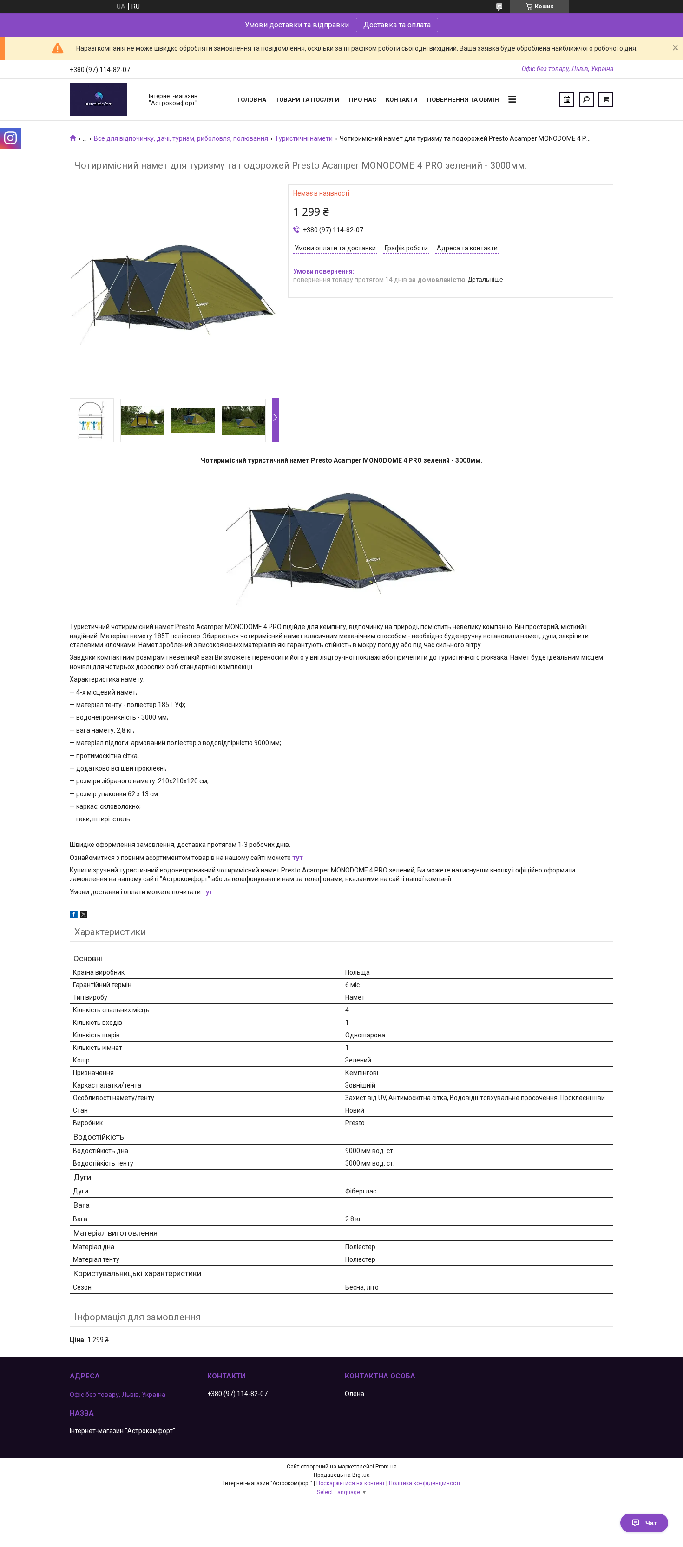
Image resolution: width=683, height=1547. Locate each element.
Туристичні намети (304, 138)
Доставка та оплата (397, 24)
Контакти (402, 99)
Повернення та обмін (463, 99)
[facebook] (74, 915)
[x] (83, 915)
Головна (251, 99)
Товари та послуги (308, 99)
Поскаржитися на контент (350, 1483)
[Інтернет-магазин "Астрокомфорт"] (104, 99)
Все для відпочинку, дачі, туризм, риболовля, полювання (181, 138)
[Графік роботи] (566, 99)
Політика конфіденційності (424, 1483)
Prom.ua (386, 1466)
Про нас (362, 99)
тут (297, 857)
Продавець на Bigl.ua (342, 1475)
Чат (651, 1523)
